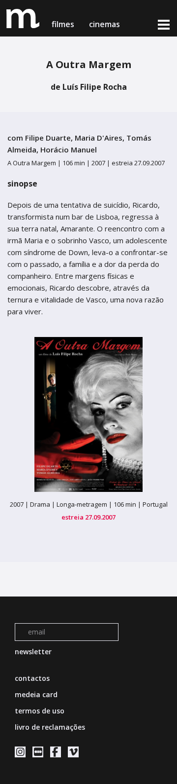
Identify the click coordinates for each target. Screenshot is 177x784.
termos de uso (39, 710)
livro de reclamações (50, 727)
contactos (32, 678)
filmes (63, 24)
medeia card (36, 694)
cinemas (105, 24)
